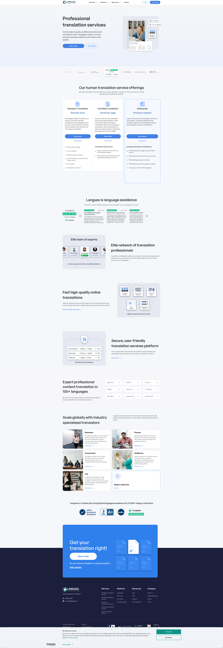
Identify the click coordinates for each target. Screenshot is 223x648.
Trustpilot (109, 74)
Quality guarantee (152, 596)
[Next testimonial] (147, 216)
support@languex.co (71, 601)
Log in (145, 2)
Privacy (149, 599)
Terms (149, 602)
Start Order (155, 2)
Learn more (77, 140)
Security (84, 624)
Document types (122, 602)
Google (115, 74)
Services (92, 2)
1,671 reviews (72, 217)
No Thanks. (168, 637)
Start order (73, 46)
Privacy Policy (66, 627)
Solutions (103, 2)
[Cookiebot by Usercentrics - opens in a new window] (51, 644)
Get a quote (92, 46)
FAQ (133, 596)
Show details (66, 644)
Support (134, 599)
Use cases (120, 599)
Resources (115, 2)
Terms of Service (87, 627)
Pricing (126, 2)
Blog (133, 593)
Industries (120, 596)
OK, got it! (169, 632)
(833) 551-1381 (69, 598)
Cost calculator (136, 602)
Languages (120, 593)
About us (150, 593)
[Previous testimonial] (80, 216)
